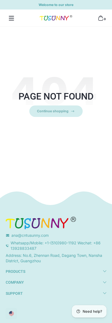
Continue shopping (53, 111)
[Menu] (11, 18)
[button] (100, 18)
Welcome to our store (56, 5)
